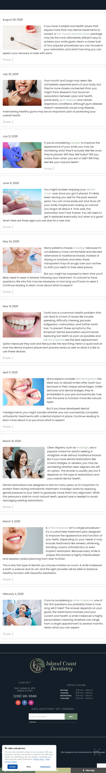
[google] (18, 702)
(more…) (8, 59)
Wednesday (65, 695)
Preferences (45, 767)
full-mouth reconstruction (73, 34)
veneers (75, 143)
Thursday (64, 698)
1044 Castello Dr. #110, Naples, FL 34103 (24, 689)
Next (71, 716)
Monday (64, 690)
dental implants (54, 340)
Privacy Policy (38, 759)
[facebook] (24, 702)
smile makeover (58, 528)
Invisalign (79, 248)
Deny (29, 767)
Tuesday (64, 693)
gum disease (67, 100)
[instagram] (31, 702)
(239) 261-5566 (25, 696)
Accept (13, 767)
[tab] (32, 722)
